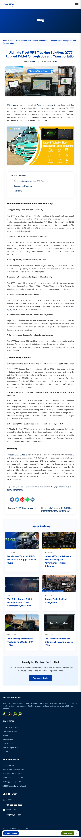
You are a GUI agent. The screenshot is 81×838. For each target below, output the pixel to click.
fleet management (45, 105)
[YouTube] (20, 714)
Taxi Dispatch (8, 744)
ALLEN (32, 61)
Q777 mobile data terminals (13, 770)
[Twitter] (9, 714)
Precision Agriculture (10, 748)
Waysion (19, 829)
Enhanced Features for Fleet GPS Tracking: (31, 181)
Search (5, 752)
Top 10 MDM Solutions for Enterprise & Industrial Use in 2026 (59, 641)
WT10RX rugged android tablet (14, 786)
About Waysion (8, 766)
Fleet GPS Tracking (19, 487)
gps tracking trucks (63, 487)
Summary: (18, 191)
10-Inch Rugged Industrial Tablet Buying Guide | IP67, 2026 (20, 641)
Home (5, 41)
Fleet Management (10, 731)
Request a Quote (40, 678)
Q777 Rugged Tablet (18, 455)
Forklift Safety (8, 740)
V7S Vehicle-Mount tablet (12, 774)
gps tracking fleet (47, 487)
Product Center (11, 833)
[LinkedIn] (4, 714)
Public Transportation (11, 727)
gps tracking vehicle (15, 490)
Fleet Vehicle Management (26, 508)
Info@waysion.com (14, 815)
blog (40, 20)
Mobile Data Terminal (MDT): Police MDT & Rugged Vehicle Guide (21, 559)
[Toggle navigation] (76, 4)
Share (54, 61)
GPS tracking (12, 105)
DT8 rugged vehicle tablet (12, 782)
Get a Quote (67, 833)
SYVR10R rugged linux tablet (13, 778)
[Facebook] (15, 714)
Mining (5, 736)
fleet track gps (33, 487)
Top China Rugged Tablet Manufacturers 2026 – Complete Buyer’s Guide (19, 602)
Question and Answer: (23, 186)
